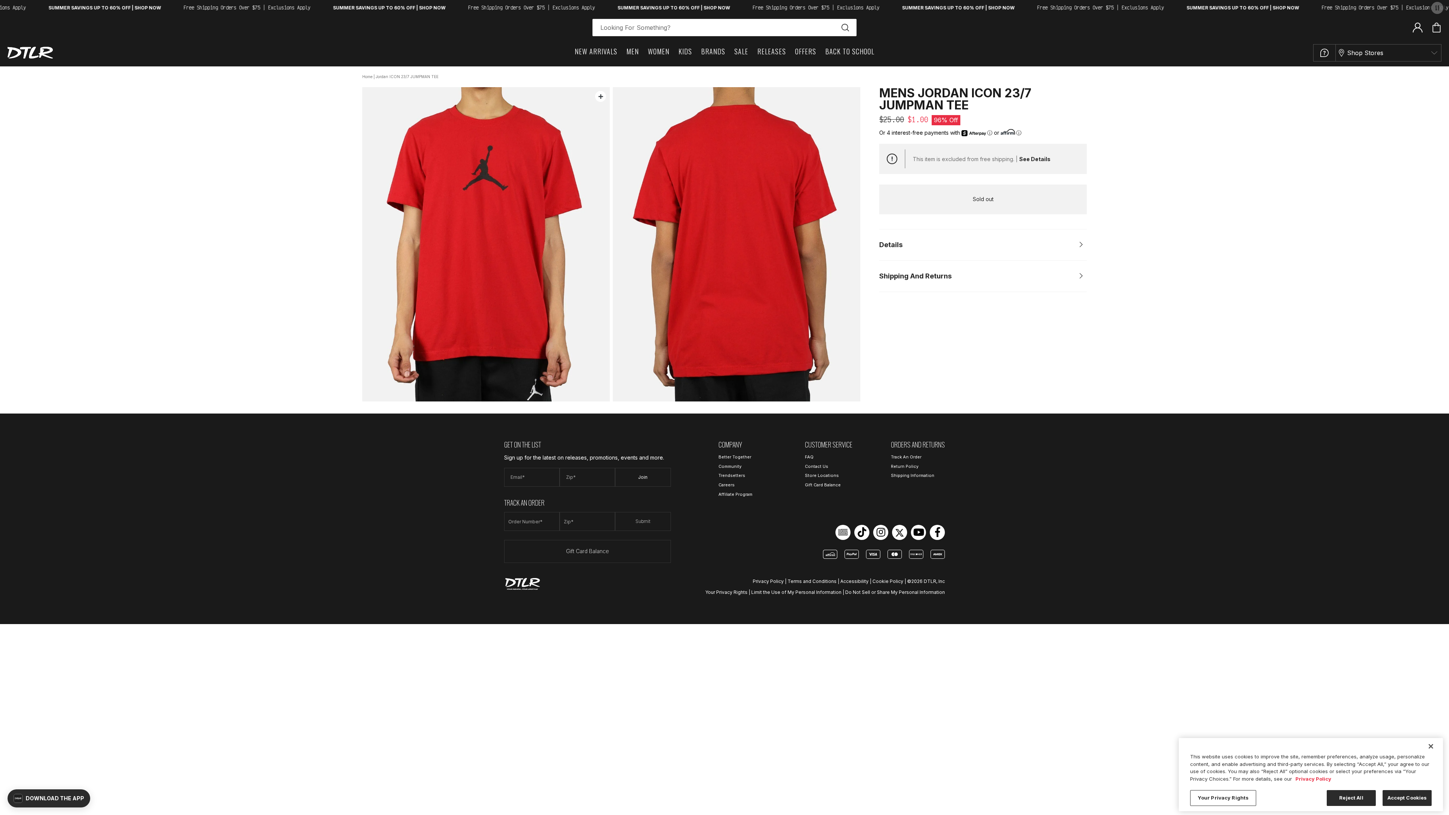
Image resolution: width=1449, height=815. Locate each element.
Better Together (734, 457)
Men (632, 51)
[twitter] (899, 532)
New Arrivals (596, 51)
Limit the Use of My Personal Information (796, 592)
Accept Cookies (1407, 798)
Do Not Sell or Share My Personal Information (895, 592)
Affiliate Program (735, 494)
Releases (771, 51)
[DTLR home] (30, 52)
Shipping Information (912, 475)
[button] (49, 798)
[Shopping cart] (1436, 27)
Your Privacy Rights (726, 592)
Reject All (1351, 798)
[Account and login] (1418, 27)
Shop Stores (1365, 53)
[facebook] (937, 532)
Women (658, 51)
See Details (1035, 159)
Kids (685, 51)
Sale (741, 51)
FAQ (809, 457)
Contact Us (816, 466)
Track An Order (906, 457)
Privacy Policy (768, 581)
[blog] (843, 532)
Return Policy (904, 466)
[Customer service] (1324, 53)
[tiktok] (861, 532)
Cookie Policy (887, 581)
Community (729, 466)
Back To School (849, 51)
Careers (726, 484)
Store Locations (822, 475)
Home (367, 76)
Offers (805, 51)
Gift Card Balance (587, 551)
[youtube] (918, 532)
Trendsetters (731, 475)
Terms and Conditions (812, 581)
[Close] (1431, 746)
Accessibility (854, 581)
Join (643, 477)
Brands (713, 51)
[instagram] (880, 532)
